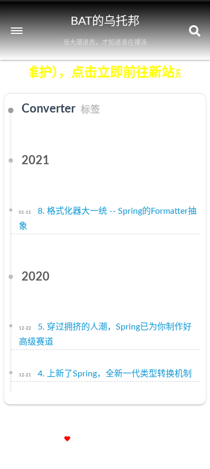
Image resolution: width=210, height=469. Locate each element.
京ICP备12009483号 (163, 426)
